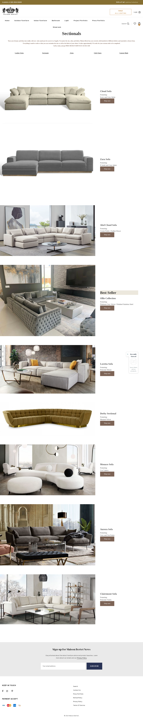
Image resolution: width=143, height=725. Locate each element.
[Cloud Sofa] (47, 96)
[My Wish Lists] (135, 24)
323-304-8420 (16, 2)
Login (135, 12)
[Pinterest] (14, 691)
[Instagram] (8, 691)
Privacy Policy (82, 658)
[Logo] (10, 11)
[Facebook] (4, 691)
